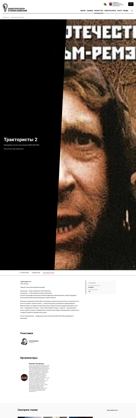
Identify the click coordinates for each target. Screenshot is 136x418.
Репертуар (98, 11)
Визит (83, 11)
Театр (119, 11)
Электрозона (110, 11)
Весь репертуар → (112, 410)
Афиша (90, 11)
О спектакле (24, 272)
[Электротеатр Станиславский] (15, 7)
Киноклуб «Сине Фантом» (17, 17)
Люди (125, 11)
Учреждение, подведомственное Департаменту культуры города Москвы (118, 4)
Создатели (36, 272)
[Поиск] (132, 10)
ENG (131, 4)
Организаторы (48, 272)
